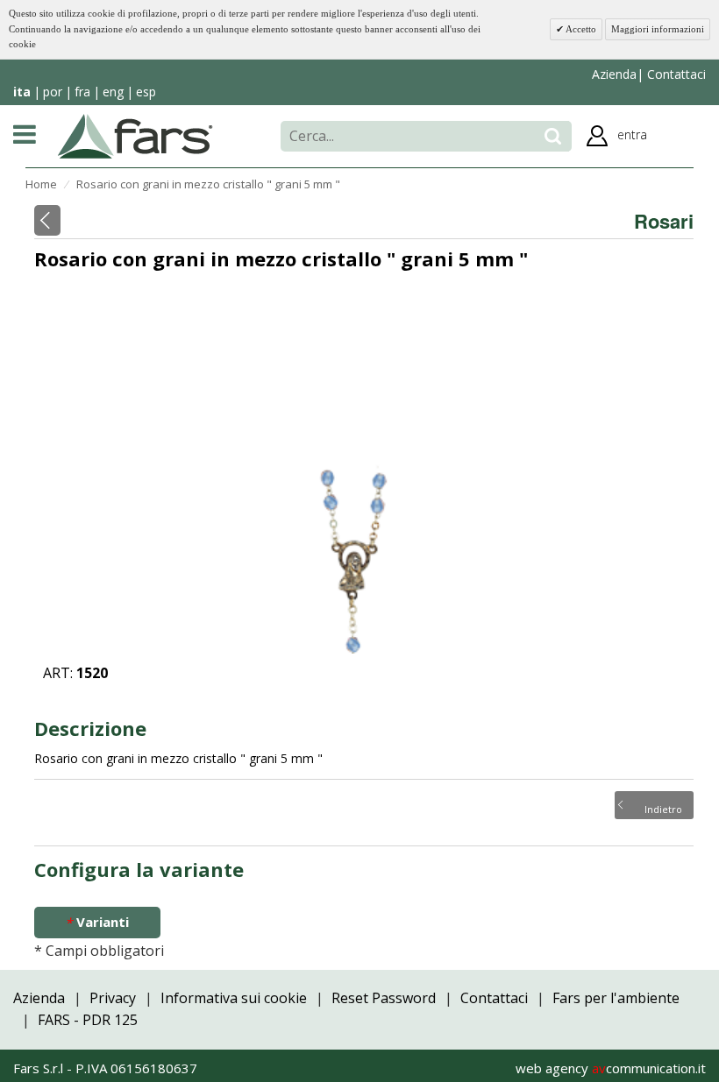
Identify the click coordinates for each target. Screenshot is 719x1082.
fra (82, 91)
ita (22, 91)
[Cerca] (553, 136)
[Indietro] (47, 220)
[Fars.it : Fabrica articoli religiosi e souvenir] (135, 135)
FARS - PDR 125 (88, 1019)
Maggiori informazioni (657, 29)
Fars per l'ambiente (616, 998)
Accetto (580, 29)
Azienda (614, 74)
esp (146, 91)
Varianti (97, 922)
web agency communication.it (611, 1068)
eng (113, 91)
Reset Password (383, 998)
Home (41, 184)
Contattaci (675, 74)
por (52, 91)
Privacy (112, 998)
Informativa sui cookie (233, 998)
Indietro (663, 808)
